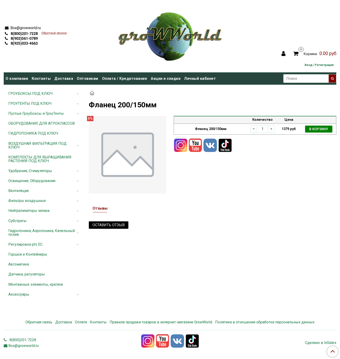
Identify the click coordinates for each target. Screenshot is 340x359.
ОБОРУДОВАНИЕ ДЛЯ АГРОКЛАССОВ (41, 123)
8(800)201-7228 (24, 34)
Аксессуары (18, 294)
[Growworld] (170, 35)
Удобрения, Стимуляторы (30, 171)
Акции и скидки (165, 78)
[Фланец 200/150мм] (127, 154)
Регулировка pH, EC (25, 244)
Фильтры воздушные (27, 200)
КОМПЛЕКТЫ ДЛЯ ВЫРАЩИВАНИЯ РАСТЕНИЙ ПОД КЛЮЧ (39, 159)
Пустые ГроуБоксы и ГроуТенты (36, 113)
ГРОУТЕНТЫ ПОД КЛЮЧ (30, 103)
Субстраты (17, 221)
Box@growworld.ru (25, 28)
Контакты (41, 78)
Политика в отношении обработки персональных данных (265, 322)
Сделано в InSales (320, 343)
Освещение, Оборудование (32, 181)
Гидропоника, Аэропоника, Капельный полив (41, 233)
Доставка (63, 78)
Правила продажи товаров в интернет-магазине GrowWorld (161, 322)
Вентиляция (18, 191)
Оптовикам (87, 78)
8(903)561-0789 (24, 38)
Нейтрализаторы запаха (28, 210)
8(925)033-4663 (24, 43)
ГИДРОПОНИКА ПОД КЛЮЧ (33, 133)
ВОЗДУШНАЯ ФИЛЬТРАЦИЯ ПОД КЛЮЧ (37, 145)
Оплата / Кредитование (124, 78)
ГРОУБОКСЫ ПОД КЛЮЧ (30, 93)
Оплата (81, 322)
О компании (17, 78)
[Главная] (92, 93)
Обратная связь (38, 322)
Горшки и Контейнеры (27, 254)
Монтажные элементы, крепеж (35, 284)
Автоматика (18, 264)
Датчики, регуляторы (26, 274)
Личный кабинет (200, 78)
